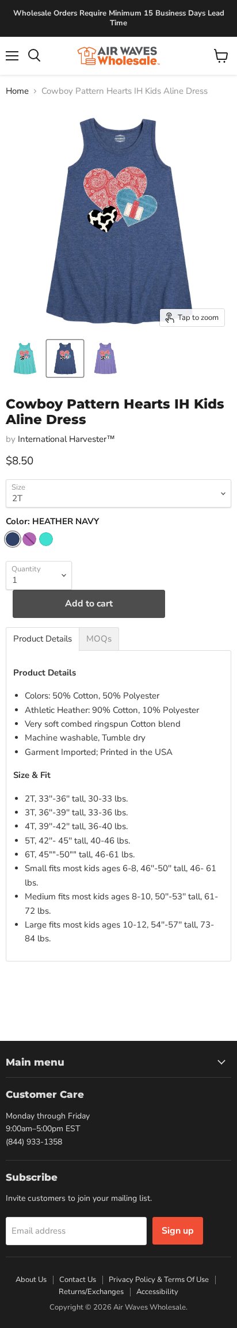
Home (17, 91)
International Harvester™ (66, 439)
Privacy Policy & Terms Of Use (159, 1279)
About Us (31, 1279)
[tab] (42, 639)
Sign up (178, 1230)
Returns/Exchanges (91, 1292)
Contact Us (77, 1279)
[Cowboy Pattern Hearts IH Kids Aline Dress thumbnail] (24, 358)
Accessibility (157, 1292)
